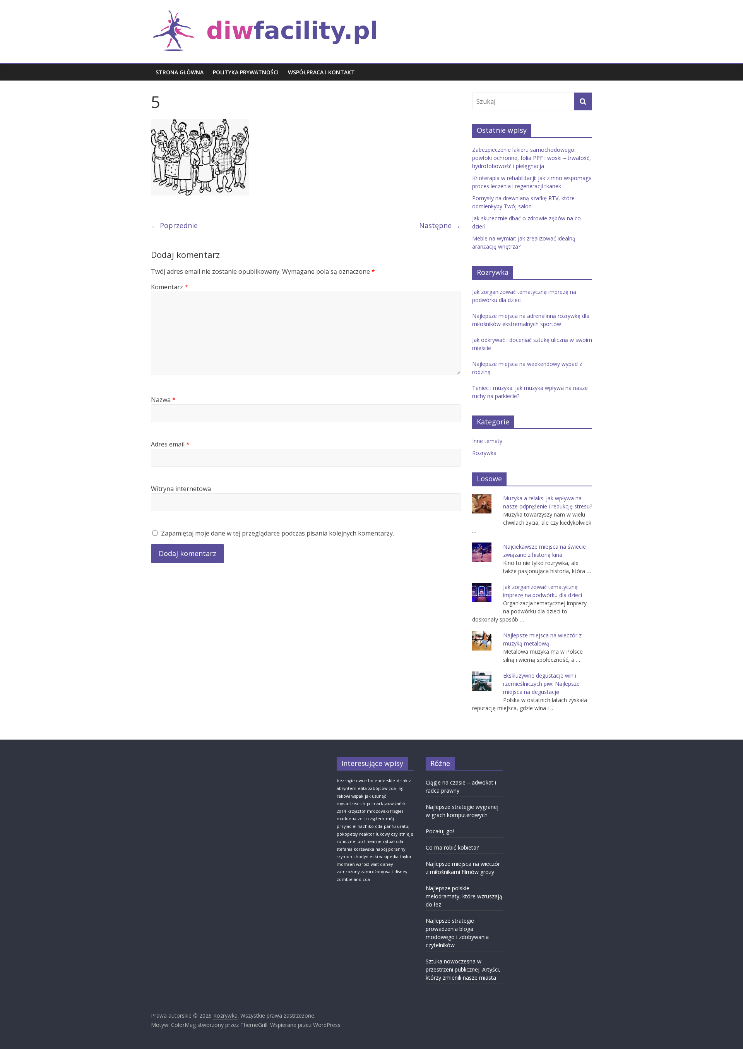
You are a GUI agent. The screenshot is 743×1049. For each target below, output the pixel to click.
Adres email (170, 444)
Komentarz (169, 287)
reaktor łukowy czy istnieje (386, 834)
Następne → (440, 225)
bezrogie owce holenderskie (366, 780)
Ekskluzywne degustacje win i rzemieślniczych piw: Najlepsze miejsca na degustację (541, 683)
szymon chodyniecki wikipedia (368, 856)
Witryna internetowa (181, 488)
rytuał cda (393, 841)
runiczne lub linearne (359, 841)
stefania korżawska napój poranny (371, 849)
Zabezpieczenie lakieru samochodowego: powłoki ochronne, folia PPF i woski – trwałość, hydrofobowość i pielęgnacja (531, 158)
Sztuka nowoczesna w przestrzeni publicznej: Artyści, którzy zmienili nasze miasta (463, 969)
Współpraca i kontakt (321, 72)
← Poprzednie (174, 225)
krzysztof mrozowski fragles (375, 811)
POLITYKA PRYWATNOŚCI (246, 72)
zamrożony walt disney (384, 871)
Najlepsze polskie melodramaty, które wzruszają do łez (464, 896)
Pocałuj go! (440, 831)
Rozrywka (484, 453)
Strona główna (180, 72)
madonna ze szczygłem (360, 818)
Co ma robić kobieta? (452, 847)
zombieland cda (353, 879)
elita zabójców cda (377, 788)
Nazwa (163, 399)
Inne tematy (487, 441)
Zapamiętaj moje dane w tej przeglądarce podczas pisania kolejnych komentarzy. (277, 533)
